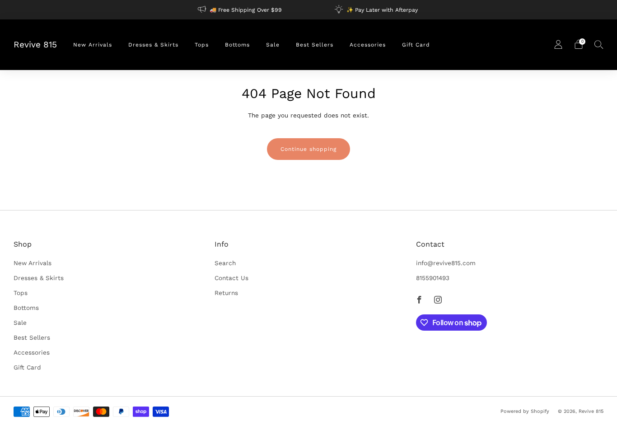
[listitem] (240, 9)
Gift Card (416, 45)
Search (225, 263)
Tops (202, 45)
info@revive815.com (446, 263)
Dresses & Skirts (153, 45)
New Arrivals (92, 45)
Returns (226, 292)
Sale (273, 45)
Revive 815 (35, 45)
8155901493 (432, 277)
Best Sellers (314, 45)
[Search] (598, 44)
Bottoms (237, 45)
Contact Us (231, 277)
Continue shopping (308, 149)
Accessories (368, 45)
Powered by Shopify (524, 411)
